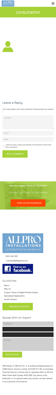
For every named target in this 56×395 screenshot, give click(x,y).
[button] (53, 3)
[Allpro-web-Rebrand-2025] (8, 3)
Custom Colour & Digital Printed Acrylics (21, 292)
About (6, 285)
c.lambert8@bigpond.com (17, 261)
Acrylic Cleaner (10, 299)
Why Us (7, 289)
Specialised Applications (14, 296)
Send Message (12, 354)
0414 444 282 (12, 256)
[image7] (28, 269)
